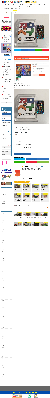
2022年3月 (3, 309)
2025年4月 (3, 242)
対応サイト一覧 (15, 4)
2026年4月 (3, 220)
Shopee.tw (16, 157)
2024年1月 (3, 269)
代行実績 (21, 4)
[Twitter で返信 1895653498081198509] (4, 75)
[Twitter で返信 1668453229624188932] (4, 100)
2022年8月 (3, 300)
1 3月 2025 (7, 66)
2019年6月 (3, 369)
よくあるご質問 (21, 6)
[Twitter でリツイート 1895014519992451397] (5, 84)
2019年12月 (3, 358)
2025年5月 (3, 240)
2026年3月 (3, 222)
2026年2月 (3, 224)
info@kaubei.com (20, 141)
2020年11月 (3, 338)
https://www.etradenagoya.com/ (26, 147)
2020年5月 (3, 349)
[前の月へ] (8, 158)
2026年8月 (3, 213)
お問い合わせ (28, 6)
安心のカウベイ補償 (28, 4)
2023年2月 (3, 289)
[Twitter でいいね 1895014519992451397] (6, 84)
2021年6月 (3, 325)
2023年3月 (3, 287)
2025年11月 (3, 229)
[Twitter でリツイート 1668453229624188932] (5, 100)
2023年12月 (3, 271)
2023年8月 (3, 278)
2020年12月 (3, 336)
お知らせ (3, 199)
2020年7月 (3, 345)
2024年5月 (3, 262)
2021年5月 (3, 327)
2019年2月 (3, 376)
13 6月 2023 (7, 94)
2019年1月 (3, 378)
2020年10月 (3, 340)
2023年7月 (3, 280)
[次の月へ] (10, 158)
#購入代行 (4, 91)
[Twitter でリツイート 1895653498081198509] (5, 75)
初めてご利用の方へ (8, 4)
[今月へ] (9, 158)
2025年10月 (3, 231)
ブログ (23, 157)
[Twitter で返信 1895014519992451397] (4, 84)
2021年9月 (3, 320)
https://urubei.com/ (28, 144)
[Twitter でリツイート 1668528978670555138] (5, 92)
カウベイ (4, 66)
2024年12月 (3, 249)
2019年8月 (3, 365)
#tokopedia (6, 98)
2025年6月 (3, 238)
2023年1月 (3, 291)
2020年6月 (3, 347)
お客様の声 (43, 4)
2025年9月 (3, 233)
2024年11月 (3, 251)
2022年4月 (3, 307)
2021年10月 (3, 318)
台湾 (18, 157)
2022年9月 (3, 298)
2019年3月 (3, 374)
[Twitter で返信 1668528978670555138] (4, 92)
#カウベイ (7, 97)
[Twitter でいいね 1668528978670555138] (6, 92)
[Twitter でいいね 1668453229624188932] (6, 100)
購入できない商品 (37, 4)
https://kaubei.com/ (6, 74)
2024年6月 (3, 260)
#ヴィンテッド (5, 90)
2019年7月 (3, 367)
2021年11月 (3, 316)
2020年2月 (3, 354)
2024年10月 (3, 253)
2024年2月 (3, 267)
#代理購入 (7, 91)
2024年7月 (3, 258)
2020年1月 (3, 356)
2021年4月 (3, 329)
